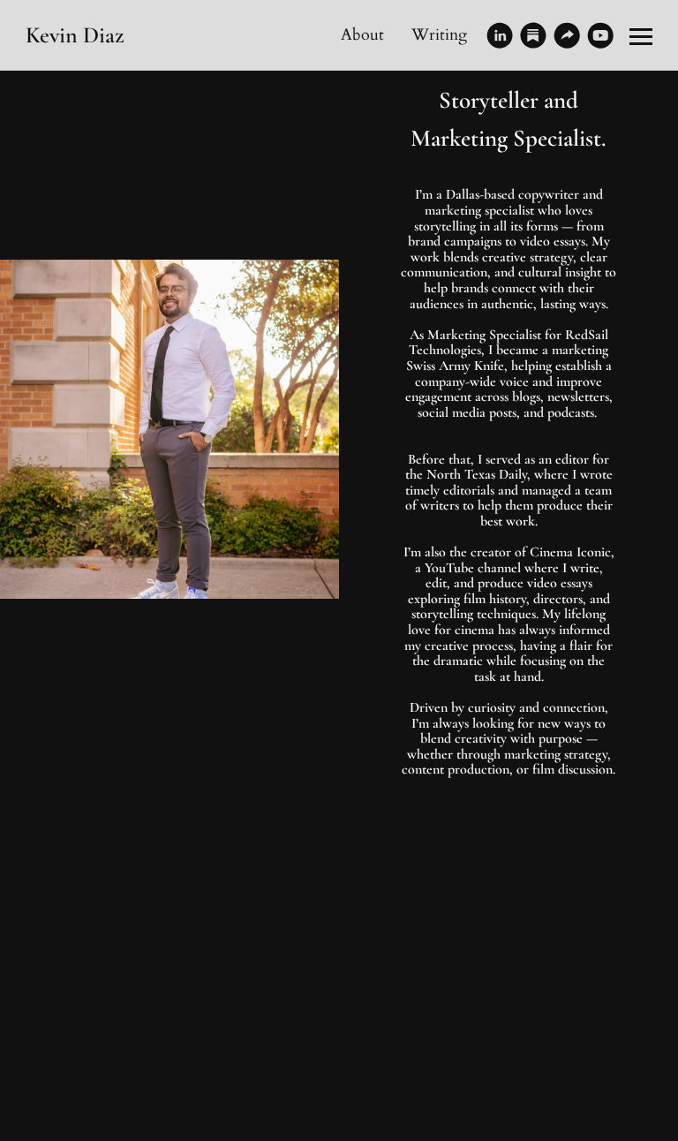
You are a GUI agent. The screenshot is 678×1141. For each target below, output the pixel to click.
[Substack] (533, 35)
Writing (439, 35)
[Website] (567, 35)
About (362, 35)
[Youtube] (600, 35)
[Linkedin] (499, 35)
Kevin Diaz (75, 35)
